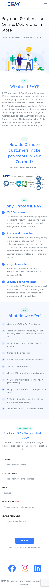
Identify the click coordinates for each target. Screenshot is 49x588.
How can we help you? (11, 516)
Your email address (10, 474)
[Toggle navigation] (45, 4)
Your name (6, 460)
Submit (24, 540)
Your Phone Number (10, 502)
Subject (6, 488)
